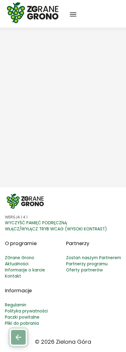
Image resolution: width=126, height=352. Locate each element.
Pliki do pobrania (22, 323)
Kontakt (13, 276)
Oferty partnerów (84, 270)
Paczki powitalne (22, 317)
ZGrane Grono (19, 258)
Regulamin (15, 305)
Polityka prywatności (26, 311)
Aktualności (16, 264)
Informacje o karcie (25, 270)
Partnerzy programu (87, 264)
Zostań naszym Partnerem (93, 258)
